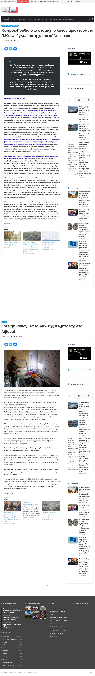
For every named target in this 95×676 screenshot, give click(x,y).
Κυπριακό (65, 620)
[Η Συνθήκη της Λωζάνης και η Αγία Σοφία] (28, 617)
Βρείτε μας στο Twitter (76, 88)
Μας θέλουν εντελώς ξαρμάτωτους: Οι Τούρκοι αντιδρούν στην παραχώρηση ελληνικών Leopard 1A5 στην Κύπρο (30, 245)
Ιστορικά (64, 19)
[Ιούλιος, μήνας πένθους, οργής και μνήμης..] (12, 236)
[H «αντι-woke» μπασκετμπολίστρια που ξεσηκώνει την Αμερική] (43, 612)
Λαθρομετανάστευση (61, 623)
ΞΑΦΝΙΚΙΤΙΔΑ (53, 627)
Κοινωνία (71, 19)
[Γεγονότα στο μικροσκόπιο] (9, 10)
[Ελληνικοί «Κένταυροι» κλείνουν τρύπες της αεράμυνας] (51, 236)
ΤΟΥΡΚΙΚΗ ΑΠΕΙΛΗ (55, 630)
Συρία (60, 627)
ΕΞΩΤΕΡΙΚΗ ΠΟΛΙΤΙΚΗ (56, 617)
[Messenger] (15, 49)
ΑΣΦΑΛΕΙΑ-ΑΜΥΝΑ (55, 608)
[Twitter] (10, 49)
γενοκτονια (60, 633)
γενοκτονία (52, 633)
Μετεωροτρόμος (7, 662)
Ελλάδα (19, 19)
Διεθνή (25, 19)
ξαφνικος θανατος (54, 636)
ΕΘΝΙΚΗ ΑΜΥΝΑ (54, 611)
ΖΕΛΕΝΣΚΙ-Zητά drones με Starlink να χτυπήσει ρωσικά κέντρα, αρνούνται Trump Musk (54, 1)
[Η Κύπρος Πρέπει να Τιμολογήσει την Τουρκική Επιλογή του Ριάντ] (35, 612)
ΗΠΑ (51, 620)
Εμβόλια (66, 617)
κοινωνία (5, 656)
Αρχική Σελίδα (6, 19)
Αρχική (91, 672)
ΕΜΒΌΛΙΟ (52, 614)
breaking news (6, 25)
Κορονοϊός (57, 620)
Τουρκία (64, 630)
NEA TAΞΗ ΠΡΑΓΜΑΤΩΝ (40, 19)
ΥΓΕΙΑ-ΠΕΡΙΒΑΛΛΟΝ (55, 19)
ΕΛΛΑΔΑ (63, 611)
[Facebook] (6, 49)
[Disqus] (32, 288)
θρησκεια (5, 650)
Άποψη (30, 19)
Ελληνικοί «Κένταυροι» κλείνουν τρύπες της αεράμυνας (49, 244)
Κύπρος (14, 19)
